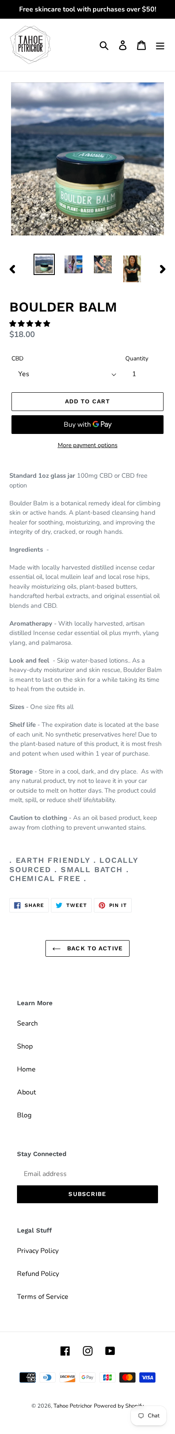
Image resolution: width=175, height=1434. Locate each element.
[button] (30, 324)
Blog (24, 1115)
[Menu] (160, 44)
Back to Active (94, 948)
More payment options (88, 445)
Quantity (136, 358)
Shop (25, 1046)
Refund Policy (38, 1273)
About (26, 1092)
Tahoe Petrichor (73, 1406)
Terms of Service (42, 1296)
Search (27, 1023)
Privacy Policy (38, 1250)
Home (26, 1069)
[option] (44, 264)
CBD (17, 358)
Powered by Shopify (119, 1406)
